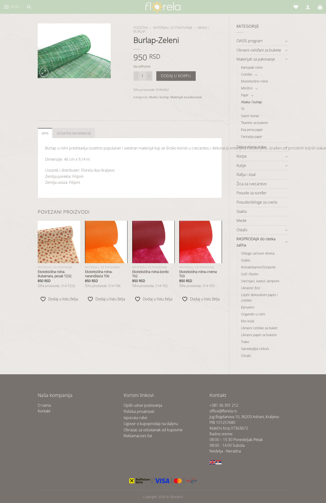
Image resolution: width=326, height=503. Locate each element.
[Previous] (38, 263)
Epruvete (247, 307)
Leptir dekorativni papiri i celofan (259, 298)
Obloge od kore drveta (257, 253)
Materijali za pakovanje (256, 59)
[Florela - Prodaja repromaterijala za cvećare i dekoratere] (163, 7)
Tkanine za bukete (254, 122)
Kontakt (44, 411)
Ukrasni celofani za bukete (259, 50)
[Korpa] (320, 7)
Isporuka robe (135, 417)
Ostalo (242, 229)
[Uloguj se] (307, 7)
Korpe (242, 156)
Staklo (242, 211)
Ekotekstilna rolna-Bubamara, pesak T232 (55, 274)
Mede (242, 220)
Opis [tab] (45, 133)
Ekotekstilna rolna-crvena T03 (198, 274)
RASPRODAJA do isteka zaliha (256, 242)
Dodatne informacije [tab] (74, 133)
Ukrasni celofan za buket (259, 328)
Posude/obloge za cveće (257, 202)
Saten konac (250, 115)
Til (242, 109)
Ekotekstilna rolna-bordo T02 (150, 274)
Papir (244, 95)
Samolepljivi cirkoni (255, 348)
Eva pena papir (252, 129)
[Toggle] (286, 41)
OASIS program (250, 40)
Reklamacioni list (138, 435)
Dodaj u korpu (176, 75)
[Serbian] (219, 461)
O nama (44, 405)
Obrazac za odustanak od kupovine (153, 429)
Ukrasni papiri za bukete (259, 335)
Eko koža (247, 321)
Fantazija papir (251, 136)
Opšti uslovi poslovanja (143, 405)
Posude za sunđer (252, 192)
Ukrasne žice (250, 288)
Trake (245, 341)
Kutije (241, 165)
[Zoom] (44, 72)
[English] (213, 461)
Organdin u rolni (253, 314)
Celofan (246, 74)
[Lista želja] (296, 7)
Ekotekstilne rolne (254, 81)
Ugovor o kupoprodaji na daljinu (151, 423)
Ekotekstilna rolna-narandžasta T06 (99, 274)
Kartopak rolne (252, 67)
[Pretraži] (29, 6)
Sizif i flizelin (249, 274)
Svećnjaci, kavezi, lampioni (260, 281)
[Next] (221, 263)
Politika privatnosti (139, 411)
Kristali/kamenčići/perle (258, 267)
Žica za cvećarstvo (252, 183)
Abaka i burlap (251, 102)
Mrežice (247, 88)
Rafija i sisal (246, 174)
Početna (140, 27)
